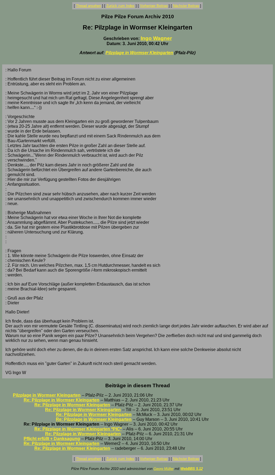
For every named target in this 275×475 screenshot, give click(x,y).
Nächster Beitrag (186, 6)
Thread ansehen (88, 6)
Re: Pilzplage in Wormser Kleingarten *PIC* (78, 429)
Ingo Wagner (156, 38)
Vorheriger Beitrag (154, 6)
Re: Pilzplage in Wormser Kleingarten (61, 400)
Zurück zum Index (120, 6)
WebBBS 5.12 (191, 469)
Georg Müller (163, 469)
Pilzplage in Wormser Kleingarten (139, 52)
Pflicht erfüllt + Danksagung (52, 438)
